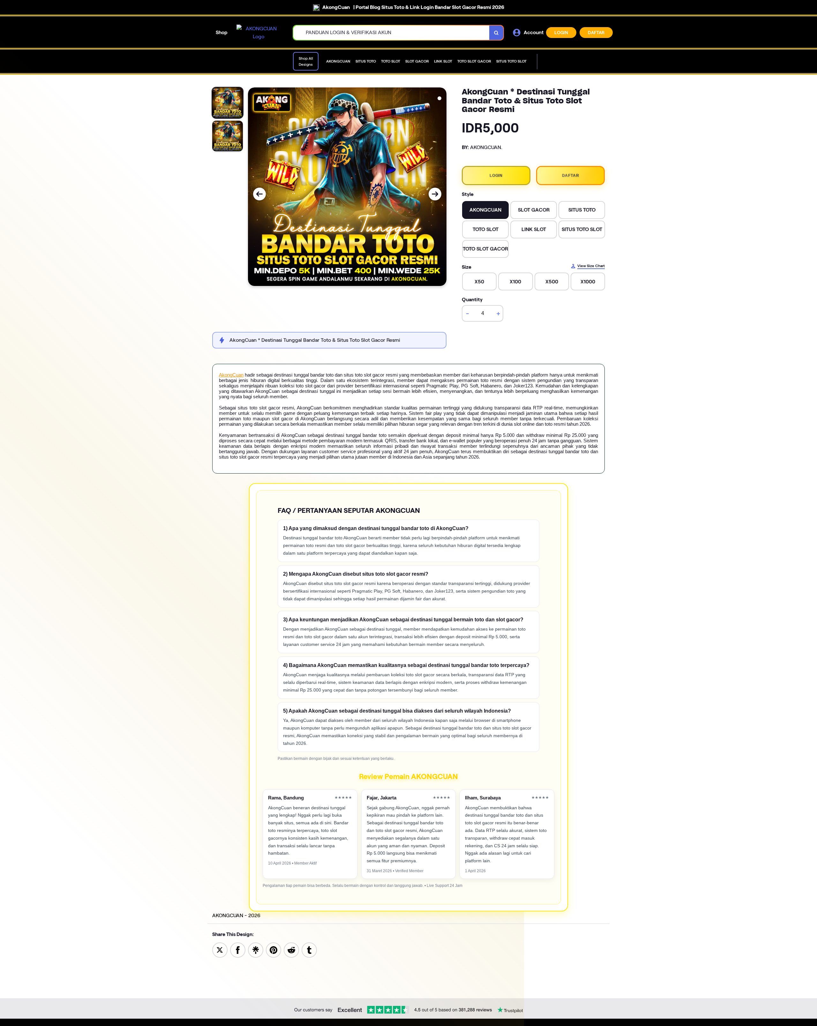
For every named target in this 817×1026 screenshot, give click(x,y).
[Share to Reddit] (291, 949)
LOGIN (561, 32)
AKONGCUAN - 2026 (236, 915)
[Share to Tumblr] (309, 949)
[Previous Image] (259, 194)
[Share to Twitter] (220, 949)
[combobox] (391, 33)
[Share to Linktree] (255, 949)
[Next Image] (434, 194)
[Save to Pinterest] (273, 949)
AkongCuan (231, 375)
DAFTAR (596, 32)
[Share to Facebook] (237, 949)
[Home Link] (258, 33)
